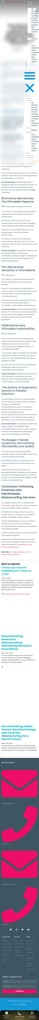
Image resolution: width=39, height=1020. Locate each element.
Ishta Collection (35, 47)
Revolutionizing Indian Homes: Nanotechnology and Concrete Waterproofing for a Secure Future (18, 733)
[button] (30, 82)
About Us (30, 2)
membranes (6, 505)
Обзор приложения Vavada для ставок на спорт (16, 571)
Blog (29, 64)
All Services (34, 10)
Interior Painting (34, 15)
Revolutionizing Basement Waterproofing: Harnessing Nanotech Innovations (16, 642)
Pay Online (30, 66)
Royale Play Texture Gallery (34, 58)
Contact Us (31, 68)
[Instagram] (16, 929)
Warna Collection (35, 51)
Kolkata (34, 39)
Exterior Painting (34, 19)
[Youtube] (28, 929)
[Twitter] (22, 929)
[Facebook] (11, 929)
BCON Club (22, 1004)
